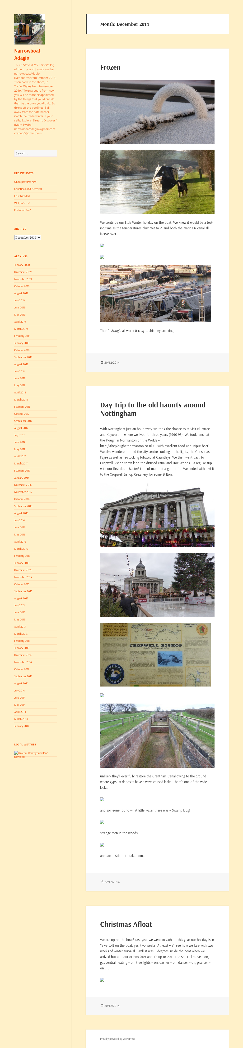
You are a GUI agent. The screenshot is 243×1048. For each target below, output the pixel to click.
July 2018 (19, 371)
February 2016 (22, 555)
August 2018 (21, 364)
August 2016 (21, 513)
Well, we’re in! (22, 203)
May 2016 (19, 534)
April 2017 (20, 456)
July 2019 (19, 300)
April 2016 (20, 541)
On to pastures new (25, 181)
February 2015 (22, 640)
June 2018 (19, 378)
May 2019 (19, 314)
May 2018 (19, 385)
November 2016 (23, 492)
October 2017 (21, 413)
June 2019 (19, 307)
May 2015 (19, 619)
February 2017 (22, 470)
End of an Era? (22, 210)
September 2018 (23, 357)
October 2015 (21, 584)
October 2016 (21, 499)
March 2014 (21, 719)
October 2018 (21, 350)
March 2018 (21, 399)
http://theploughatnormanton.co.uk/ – (128, 446)
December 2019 (23, 272)
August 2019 (21, 293)
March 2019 (21, 328)
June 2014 (19, 697)
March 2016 (21, 548)
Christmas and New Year (28, 189)
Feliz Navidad (22, 196)
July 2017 (19, 435)
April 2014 (20, 712)
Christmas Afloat (126, 924)
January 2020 (22, 265)
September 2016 (23, 506)
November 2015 (23, 577)
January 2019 (21, 343)
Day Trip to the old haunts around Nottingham (153, 409)
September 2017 (23, 421)
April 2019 (20, 321)
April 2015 (20, 626)
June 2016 (19, 527)
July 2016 (19, 520)
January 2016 (21, 563)
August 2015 (21, 598)
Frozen (110, 66)
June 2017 (19, 442)
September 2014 (23, 676)
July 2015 (19, 605)
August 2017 (21, 428)
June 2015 (19, 612)
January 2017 (21, 477)
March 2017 (21, 463)
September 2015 (23, 591)
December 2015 (23, 570)
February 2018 (22, 406)
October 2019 (21, 286)
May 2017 (19, 449)
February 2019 (22, 336)
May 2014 (19, 704)
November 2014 (23, 662)
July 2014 (19, 690)
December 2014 (23, 655)
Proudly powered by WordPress (117, 1038)
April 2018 (20, 392)
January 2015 (21, 648)
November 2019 (23, 279)
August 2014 (21, 683)
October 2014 (21, 669)
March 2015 (21, 633)
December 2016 (23, 484)
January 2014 (21, 726)
